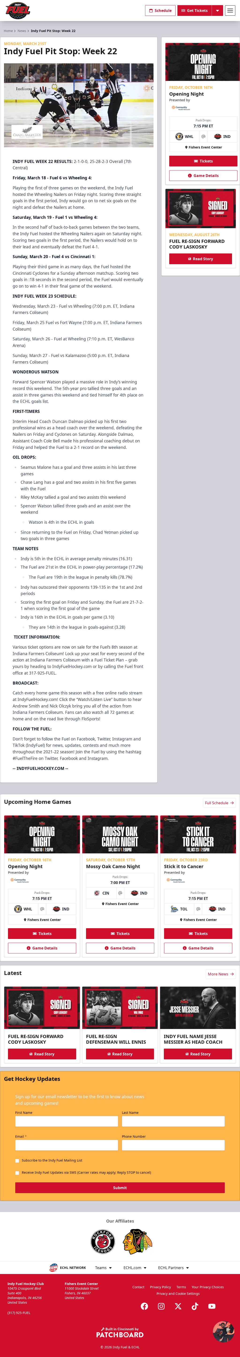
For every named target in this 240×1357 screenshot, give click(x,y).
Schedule (163, 10)
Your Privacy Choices (208, 1287)
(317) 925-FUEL (19, 1312)
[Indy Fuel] (17, 10)
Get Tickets (197, 10)
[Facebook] (144, 1306)
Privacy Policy (160, 1287)
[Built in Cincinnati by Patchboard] (120, 1332)
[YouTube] (211, 1306)
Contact (138, 1287)
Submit (120, 1187)
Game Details (206, 175)
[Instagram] (161, 1306)
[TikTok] (195, 1306)
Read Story (203, 258)
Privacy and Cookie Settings (178, 1293)
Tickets (206, 161)
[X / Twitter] (178, 1306)
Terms (181, 1287)
